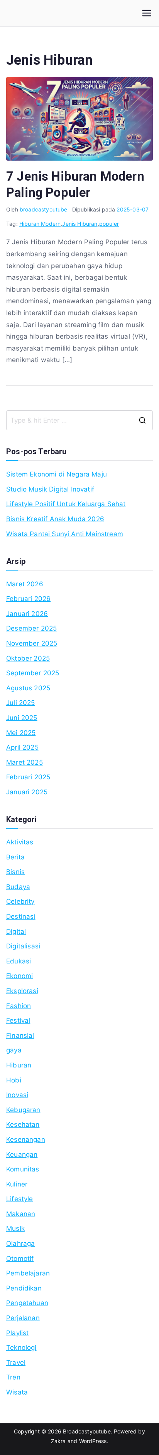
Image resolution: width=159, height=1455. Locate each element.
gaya (14, 1050)
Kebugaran (23, 1110)
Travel (15, 1362)
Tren (13, 1377)
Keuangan (21, 1154)
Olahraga (20, 1243)
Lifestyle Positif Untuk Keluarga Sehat (65, 504)
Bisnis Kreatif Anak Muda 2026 (55, 519)
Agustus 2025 (28, 688)
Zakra (58, 1441)
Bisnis (15, 872)
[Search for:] (79, 420)
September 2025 (32, 673)
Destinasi (21, 916)
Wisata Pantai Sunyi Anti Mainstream (64, 534)
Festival (18, 1020)
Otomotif (20, 1258)
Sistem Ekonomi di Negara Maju (56, 474)
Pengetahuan (27, 1303)
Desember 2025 (31, 628)
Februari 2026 (28, 598)
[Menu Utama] (146, 13)
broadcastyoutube (44, 209)
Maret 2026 (24, 584)
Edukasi (18, 961)
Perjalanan (23, 1318)
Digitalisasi (23, 946)
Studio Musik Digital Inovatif (50, 489)
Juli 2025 (20, 703)
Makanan (20, 1214)
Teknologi (21, 1347)
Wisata (17, 1392)
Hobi (13, 1080)
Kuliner (16, 1184)
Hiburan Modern (40, 223)
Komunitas (22, 1169)
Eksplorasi (22, 991)
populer (109, 223)
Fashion (18, 1006)
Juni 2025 (21, 718)
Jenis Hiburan (79, 223)
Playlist (17, 1333)
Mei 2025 (21, 733)
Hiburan (18, 1065)
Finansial (20, 1035)
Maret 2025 (24, 762)
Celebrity (20, 901)
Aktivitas (20, 842)
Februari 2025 (28, 777)
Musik (15, 1228)
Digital (16, 931)
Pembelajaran (28, 1273)
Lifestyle (19, 1199)
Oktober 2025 (28, 658)
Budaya (18, 887)
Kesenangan (25, 1139)
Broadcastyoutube (87, 1431)
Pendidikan (24, 1288)
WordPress (93, 1441)
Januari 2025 (26, 792)
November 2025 (31, 643)
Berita (15, 857)
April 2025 (22, 747)
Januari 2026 (27, 614)
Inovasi (17, 1095)
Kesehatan (23, 1124)
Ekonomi (19, 976)
